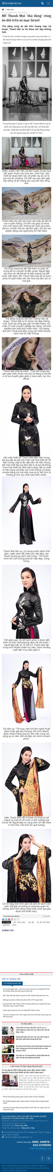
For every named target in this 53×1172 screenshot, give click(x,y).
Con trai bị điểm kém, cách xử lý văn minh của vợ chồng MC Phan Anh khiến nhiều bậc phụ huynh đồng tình (26, 990)
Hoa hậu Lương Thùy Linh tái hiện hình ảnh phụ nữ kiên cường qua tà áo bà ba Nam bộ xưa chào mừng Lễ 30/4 (33, 1048)
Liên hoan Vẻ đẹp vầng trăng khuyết (26, 1066)
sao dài (31, 922)
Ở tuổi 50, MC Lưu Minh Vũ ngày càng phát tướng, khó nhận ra (26, 36)
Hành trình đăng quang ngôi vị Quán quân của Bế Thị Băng (23, 1097)
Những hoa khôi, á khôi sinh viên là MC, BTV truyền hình (23, 1000)
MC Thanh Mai (19, 922)
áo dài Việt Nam (43, 922)
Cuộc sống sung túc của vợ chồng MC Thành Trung (21, 1010)
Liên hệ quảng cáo (40, 1148)
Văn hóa (10, 9)
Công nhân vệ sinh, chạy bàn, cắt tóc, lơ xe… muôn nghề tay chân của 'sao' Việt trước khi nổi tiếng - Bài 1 (32, 1030)
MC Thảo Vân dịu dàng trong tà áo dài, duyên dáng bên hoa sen (25, 995)
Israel (14, 925)
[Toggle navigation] (48, 3)
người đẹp (6, 925)
